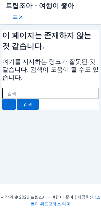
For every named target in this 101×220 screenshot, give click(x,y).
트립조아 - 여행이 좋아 (40, 5)
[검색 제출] (9, 104)
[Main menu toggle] (18, 17)
